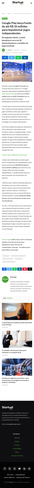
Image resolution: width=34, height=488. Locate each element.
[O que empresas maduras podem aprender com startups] (17, 311)
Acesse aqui (6, 239)
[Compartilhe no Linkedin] (25, 57)
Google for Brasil (8, 258)
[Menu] (3, 3)
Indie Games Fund (8, 94)
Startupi (10, 50)
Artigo (5, 18)
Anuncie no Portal (23, 477)
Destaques (6, 256)
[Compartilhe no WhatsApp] (18, 57)
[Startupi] (18, 3)
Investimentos (9, 477)
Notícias (10, 474)
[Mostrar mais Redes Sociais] (30, 57)
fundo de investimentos (18, 256)
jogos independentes (9, 261)
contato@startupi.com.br (13, 424)
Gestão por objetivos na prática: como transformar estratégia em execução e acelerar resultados (15, 380)
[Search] (31, 3)
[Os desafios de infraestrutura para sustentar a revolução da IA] (17, 339)
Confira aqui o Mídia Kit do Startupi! (14, 155)
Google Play (18, 258)
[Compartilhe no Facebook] (5, 57)
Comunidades (20, 474)
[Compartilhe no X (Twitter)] (12, 57)
